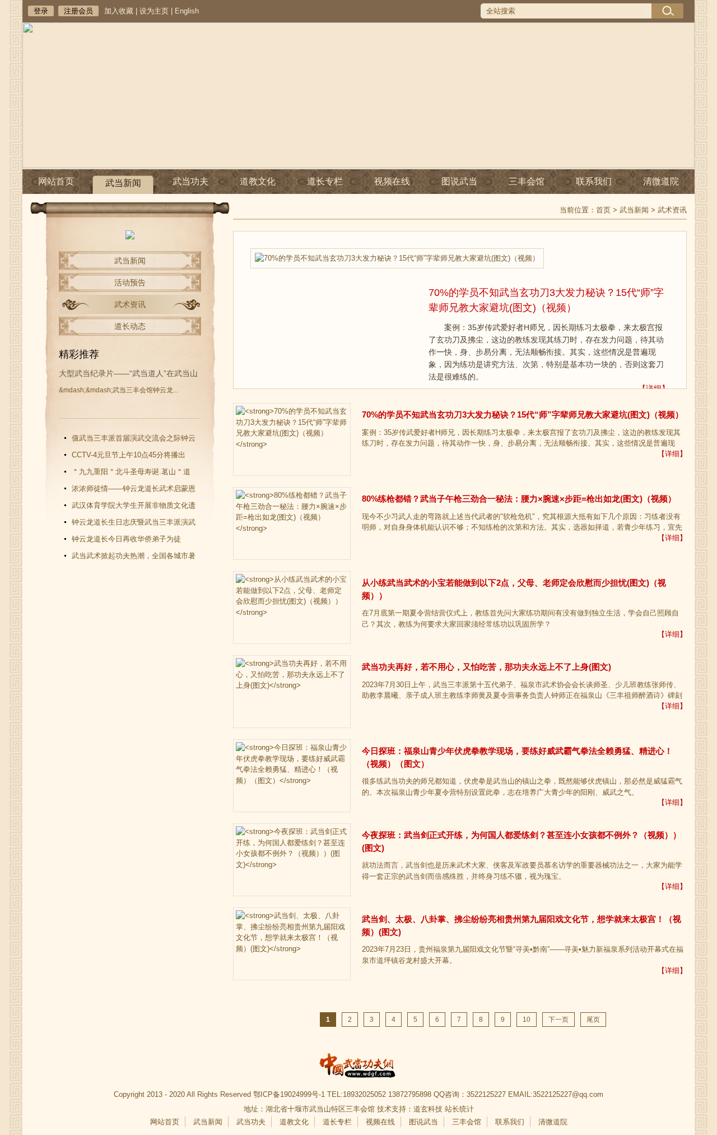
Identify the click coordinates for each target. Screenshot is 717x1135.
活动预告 (130, 282)
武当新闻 (123, 183)
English (187, 11)
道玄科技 (428, 1109)
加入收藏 (118, 11)
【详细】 (653, 388)
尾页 (593, 1019)
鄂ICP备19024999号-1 (289, 1094)
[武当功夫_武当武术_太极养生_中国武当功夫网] (358, 1067)
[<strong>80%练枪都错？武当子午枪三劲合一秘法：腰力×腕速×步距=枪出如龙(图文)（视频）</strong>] (292, 523)
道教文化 (258, 181)
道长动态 (130, 326)
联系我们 (594, 181)
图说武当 (459, 181)
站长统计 (459, 1109)
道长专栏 (325, 181)
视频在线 (392, 181)
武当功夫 (190, 181)
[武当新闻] (129, 237)
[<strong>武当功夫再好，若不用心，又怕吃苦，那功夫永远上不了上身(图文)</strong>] (292, 691)
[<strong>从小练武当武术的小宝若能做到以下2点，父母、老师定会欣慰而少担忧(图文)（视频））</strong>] (292, 607)
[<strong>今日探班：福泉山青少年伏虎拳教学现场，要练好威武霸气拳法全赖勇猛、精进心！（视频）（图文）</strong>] (292, 775)
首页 (603, 210)
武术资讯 (130, 304)
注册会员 (78, 11)
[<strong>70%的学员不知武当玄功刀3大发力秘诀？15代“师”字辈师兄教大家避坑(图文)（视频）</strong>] (292, 439)
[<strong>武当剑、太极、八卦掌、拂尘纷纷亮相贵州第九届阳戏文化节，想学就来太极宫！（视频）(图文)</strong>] (292, 943)
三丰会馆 (526, 181)
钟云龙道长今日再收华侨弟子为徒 (126, 539)
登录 (41, 11)
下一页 (558, 1019)
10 (526, 1019)
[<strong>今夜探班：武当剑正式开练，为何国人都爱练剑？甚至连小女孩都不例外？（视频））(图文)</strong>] (292, 859)
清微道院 (661, 181)
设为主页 (154, 11)
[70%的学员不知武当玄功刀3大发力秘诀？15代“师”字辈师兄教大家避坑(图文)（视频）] (397, 258)
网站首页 (56, 181)
